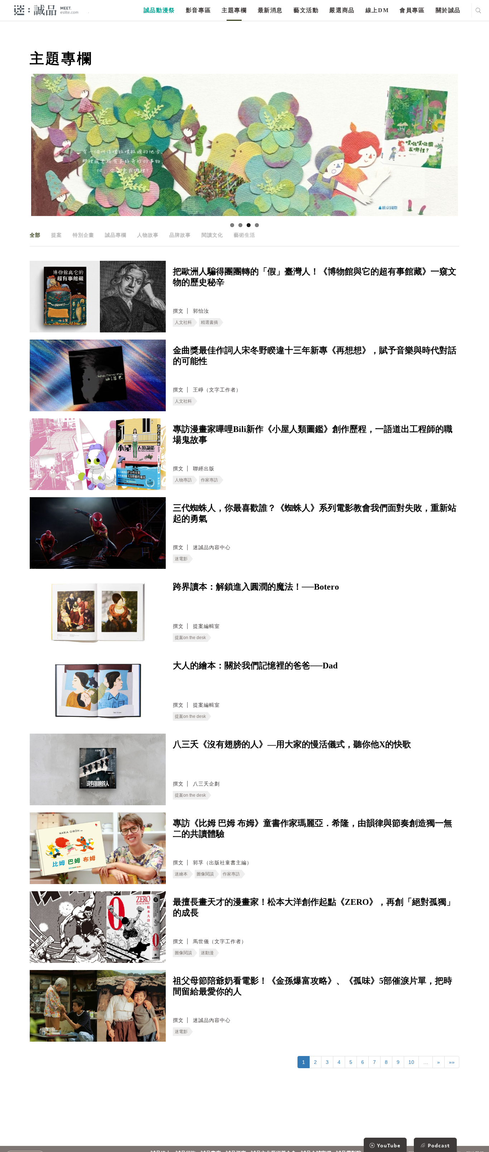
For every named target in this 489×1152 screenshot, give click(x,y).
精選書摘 (209, 322)
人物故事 (148, 235)
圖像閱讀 (205, 874)
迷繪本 (181, 874)
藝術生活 (244, 235)
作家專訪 (209, 480)
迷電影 (181, 558)
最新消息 (270, 10)
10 (411, 1062)
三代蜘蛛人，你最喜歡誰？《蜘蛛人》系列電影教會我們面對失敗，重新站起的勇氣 (314, 513)
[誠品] (46, 10)
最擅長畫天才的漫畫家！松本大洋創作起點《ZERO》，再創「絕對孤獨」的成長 (314, 907)
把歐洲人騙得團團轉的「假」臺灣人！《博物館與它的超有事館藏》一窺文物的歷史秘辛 (314, 277)
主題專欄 (234, 10)
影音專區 (198, 10)
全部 (35, 235)
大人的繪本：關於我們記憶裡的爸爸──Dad (255, 665)
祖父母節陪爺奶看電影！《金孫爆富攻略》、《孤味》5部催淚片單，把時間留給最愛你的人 (312, 986)
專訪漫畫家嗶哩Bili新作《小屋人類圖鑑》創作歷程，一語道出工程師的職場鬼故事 (312, 434)
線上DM (377, 10)
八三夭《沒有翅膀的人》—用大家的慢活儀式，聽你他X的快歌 (292, 744)
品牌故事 (180, 235)
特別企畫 (83, 235)
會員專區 (412, 10)
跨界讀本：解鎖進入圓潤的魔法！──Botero (256, 586)
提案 (56, 235)
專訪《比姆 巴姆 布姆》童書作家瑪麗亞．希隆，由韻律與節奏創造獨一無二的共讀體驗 (312, 829)
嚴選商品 (341, 10)
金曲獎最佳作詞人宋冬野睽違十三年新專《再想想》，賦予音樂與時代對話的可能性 (314, 356)
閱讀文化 (212, 235)
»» (452, 1062)
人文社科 (183, 322)
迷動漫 (207, 952)
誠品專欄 (115, 235)
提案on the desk (190, 637)
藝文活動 (306, 10)
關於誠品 (448, 10)
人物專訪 (183, 480)
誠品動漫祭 (159, 10)
